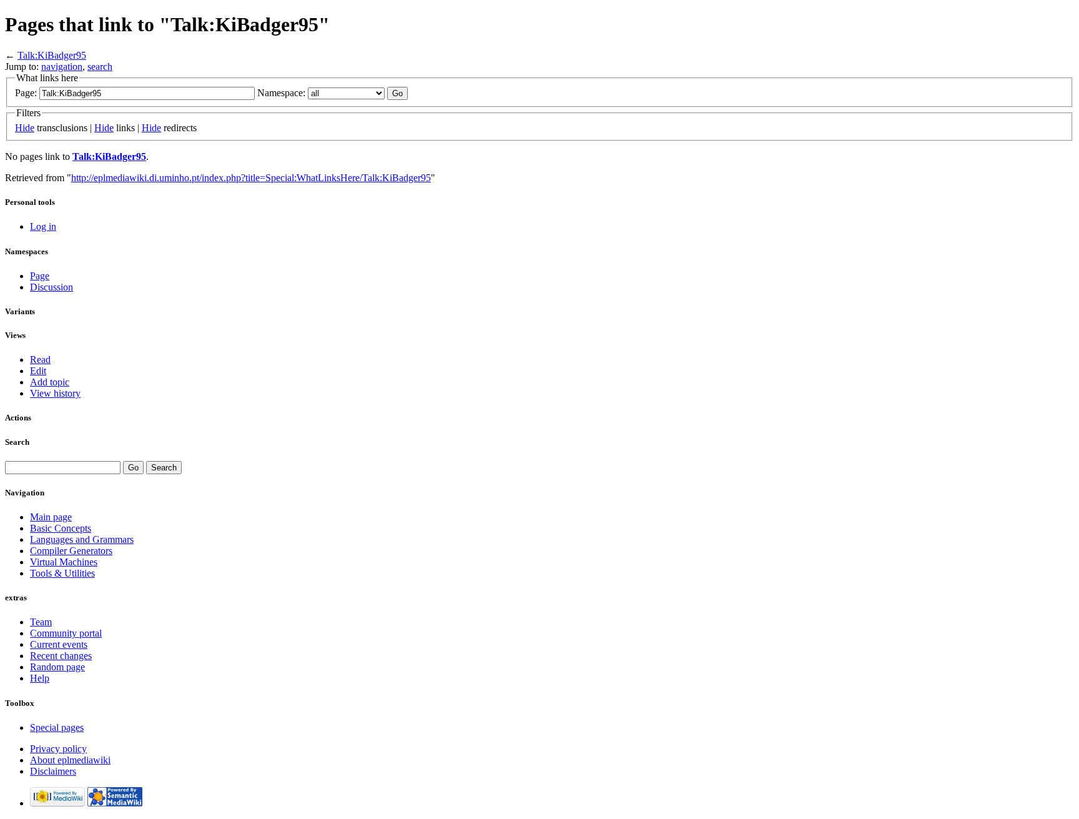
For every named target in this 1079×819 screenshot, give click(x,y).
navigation (61, 66)
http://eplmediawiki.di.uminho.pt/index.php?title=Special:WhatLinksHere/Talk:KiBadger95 (251, 177)
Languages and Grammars (82, 539)
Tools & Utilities (62, 573)
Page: (26, 92)
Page (39, 276)
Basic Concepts (60, 528)
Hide (24, 127)
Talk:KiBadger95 (51, 55)
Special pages (57, 727)
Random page (57, 667)
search (99, 66)
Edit (38, 370)
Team (41, 622)
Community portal (66, 633)
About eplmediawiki (70, 760)
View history (55, 393)
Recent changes (61, 655)
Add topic (49, 382)
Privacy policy (58, 748)
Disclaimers (53, 771)
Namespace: (281, 92)
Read (40, 359)
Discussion (51, 287)
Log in (43, 226)
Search (17, 442)
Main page (51, 517)
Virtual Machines (63, 562)
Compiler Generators (71, 550)
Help (39, 678)
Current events (58, 644)
